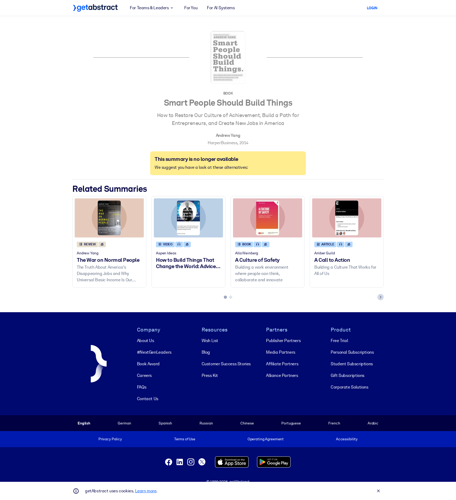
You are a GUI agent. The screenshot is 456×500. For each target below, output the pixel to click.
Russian (206, 423)
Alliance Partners (282, 375)
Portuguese (291, 423)
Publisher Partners (283, 340)
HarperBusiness (222, 142)
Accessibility (347, 439)
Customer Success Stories (226, 363)
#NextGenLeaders (154, 352)
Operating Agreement (266, 439)
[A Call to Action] (346, 217)
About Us (145, 340)
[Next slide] (380, 297)
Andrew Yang (228, 135)
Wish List (210, 340)
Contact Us (147, 398)
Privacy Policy (110, 439)
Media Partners (280, 352)
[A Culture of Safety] (267, 217)
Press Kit (210, 375)
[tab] (225, 297)
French (334, 423)
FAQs (141, 387)
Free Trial (339, 340)
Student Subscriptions (352, 363)
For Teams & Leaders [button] (149, 7)
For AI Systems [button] (221, 7)
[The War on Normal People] (109, 217)
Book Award (148, 363)
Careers (144, 375)
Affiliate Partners (282, 363)
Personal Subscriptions (352, 352)
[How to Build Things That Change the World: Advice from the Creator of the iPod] (188, 217)
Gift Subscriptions (347, 375)
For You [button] (190, 7)
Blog (206, 352)
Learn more (145, 490)
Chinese (247, 423)
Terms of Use (184, 439)
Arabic (373, 423)
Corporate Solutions (349, 387)
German (124, 423)
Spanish (165, 423)
